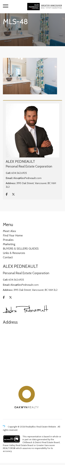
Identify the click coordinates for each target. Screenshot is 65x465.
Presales (8, 240)
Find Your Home (13, 235)
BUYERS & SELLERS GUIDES (21, 248)
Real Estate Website (46, 426)
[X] (13, 194)
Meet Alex (9, 231)
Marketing (9, 244)
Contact (8, 257)
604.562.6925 (19, 173)
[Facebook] (7, 194)
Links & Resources (14, 253)
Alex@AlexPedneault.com (27, 178)
